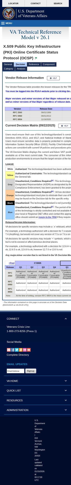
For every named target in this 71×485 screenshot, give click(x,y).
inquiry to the (48, 217)
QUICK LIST (14, 390)
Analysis (21, 68)
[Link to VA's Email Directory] (9, 350)
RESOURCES (15, 400)
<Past (11, 263)
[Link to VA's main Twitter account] (17, 350)
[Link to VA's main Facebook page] (13, 350)
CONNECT (13, 318)
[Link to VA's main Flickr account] (25, 350)
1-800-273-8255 (16, 331)
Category (8, 68)
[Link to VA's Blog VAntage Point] (21, 350)
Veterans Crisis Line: (18, 326)
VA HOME (12, 380)
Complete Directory (18, 354)
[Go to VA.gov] (25, 13)
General (8, 64)
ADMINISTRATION (17, 410)
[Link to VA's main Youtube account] (29, 350)
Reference (34, 64)
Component (49, 64)
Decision (20, 64)
